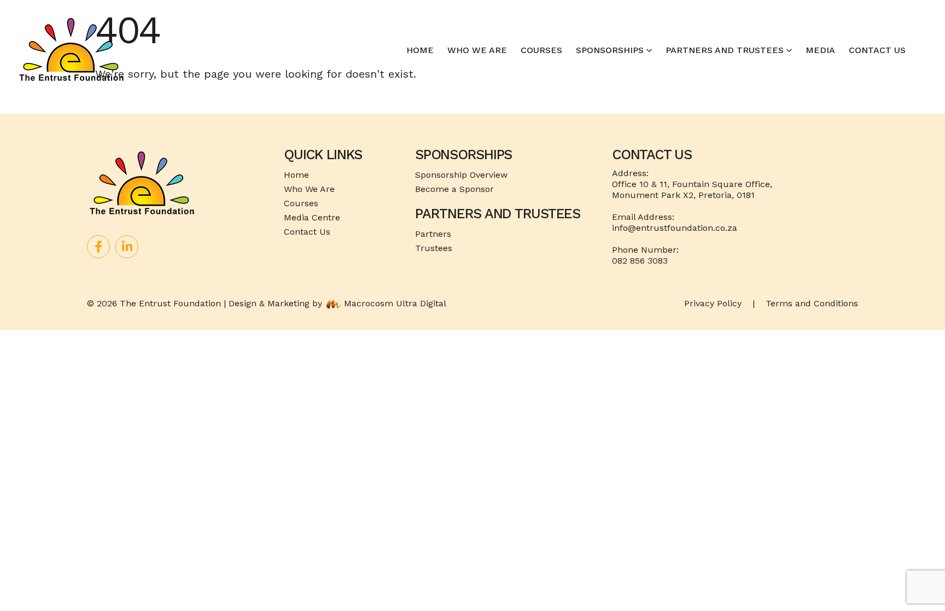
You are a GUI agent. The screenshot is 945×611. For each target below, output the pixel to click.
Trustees (433, 248)
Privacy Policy (713, 303)
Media (820, 50)
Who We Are (477, 50)
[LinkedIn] (126, 246)
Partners (433, 234)
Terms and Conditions (812, 303)
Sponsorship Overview (461, 175)
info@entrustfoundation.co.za (674, 228)
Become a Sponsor (454, 189)
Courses (541, 50)
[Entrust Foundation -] (71, 50)
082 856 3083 (640, 260)
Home (420, 50)
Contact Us (877, 50)
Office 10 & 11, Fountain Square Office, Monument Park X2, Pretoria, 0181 (692, 189)
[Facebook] (98, 246)
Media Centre (312, 217)
